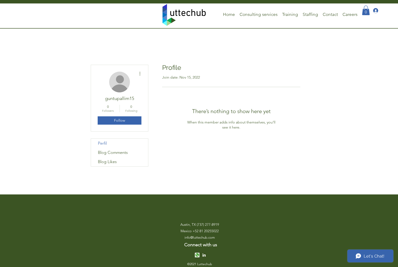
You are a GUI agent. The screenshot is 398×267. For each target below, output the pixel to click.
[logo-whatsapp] (197, 255)
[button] (366, 10)
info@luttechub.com (199, 237)
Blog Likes (107, 161)
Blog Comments (113, 152)
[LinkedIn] (204, 255)
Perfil (102, 143)
